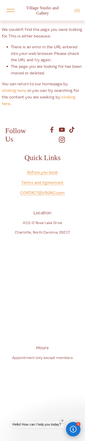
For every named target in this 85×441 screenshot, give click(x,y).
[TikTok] (72, 130)
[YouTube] (62, 130)
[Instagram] (62, 139)
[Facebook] (52, 130)
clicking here (14, 90)
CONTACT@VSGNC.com (42, 192)
